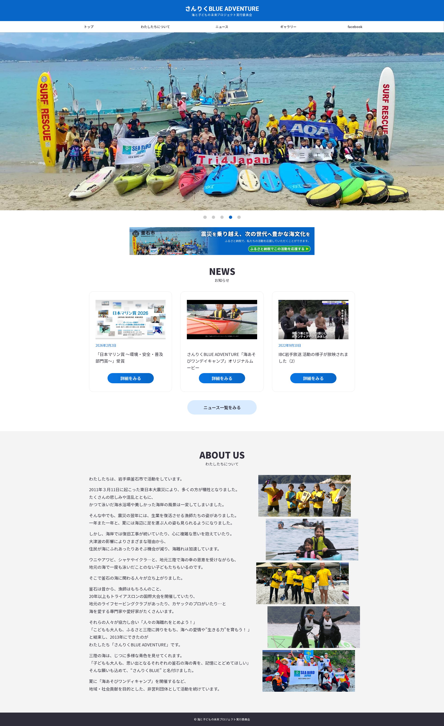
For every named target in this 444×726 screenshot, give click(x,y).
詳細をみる (130, 378)
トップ (89, 26)
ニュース (222, 26)
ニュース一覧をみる (222, 407)
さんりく (222, 10)
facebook (355, 26)
